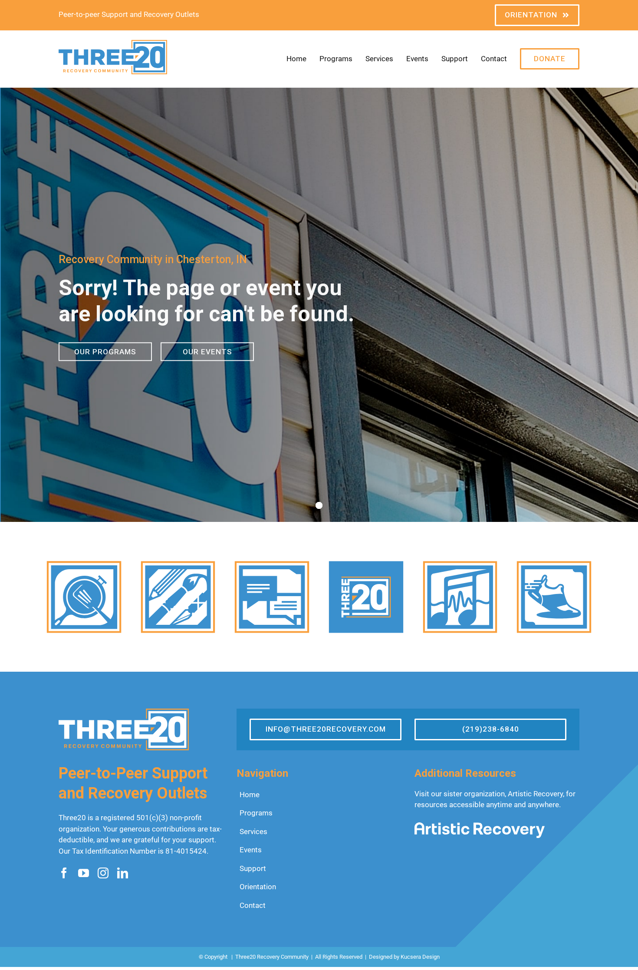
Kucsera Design (420, 957)
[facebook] (64, 873)
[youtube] (83, 873)
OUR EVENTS (207, 350)
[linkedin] (122, 873)
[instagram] (103, 873)
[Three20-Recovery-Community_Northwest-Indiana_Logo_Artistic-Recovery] (479, 826)
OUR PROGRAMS (105, 350)
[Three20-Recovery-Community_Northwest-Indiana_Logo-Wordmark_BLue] (113, 43)
